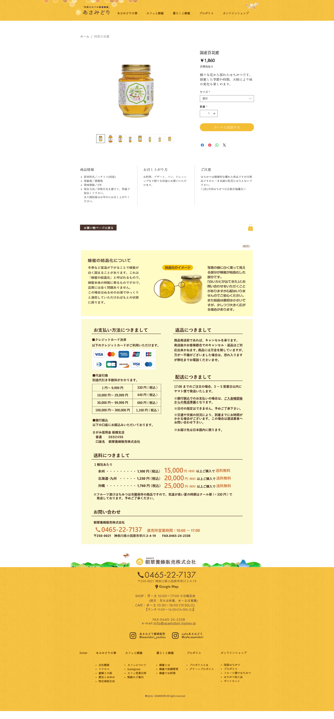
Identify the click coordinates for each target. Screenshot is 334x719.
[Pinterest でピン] (209, 145)
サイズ (205, 92)
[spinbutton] (208, 113)
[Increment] (214, 113)
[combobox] (227, 98)
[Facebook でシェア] (202, 145)
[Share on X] (224, 145)
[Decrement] (202, 113)
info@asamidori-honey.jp (175, 623)
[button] (250, 227)
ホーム (84, 36)
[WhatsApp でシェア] (217, 145)
